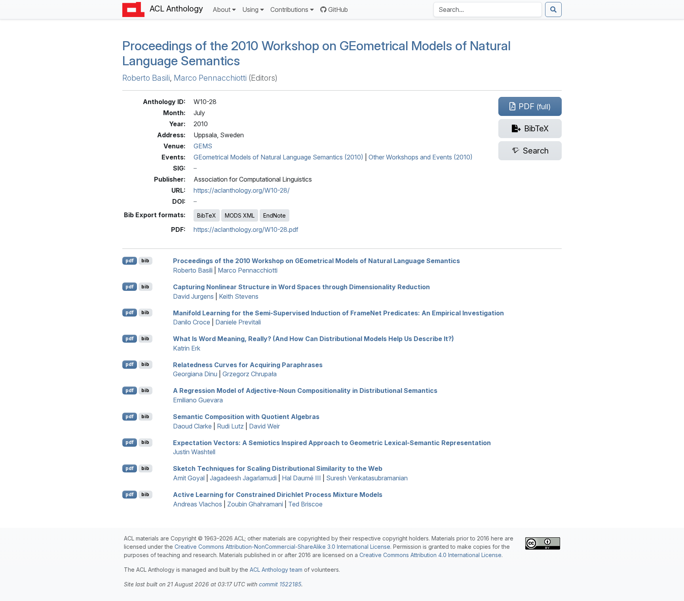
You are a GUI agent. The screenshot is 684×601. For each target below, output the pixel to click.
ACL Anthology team (276, 569)
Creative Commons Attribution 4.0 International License (430, 555)
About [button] (221, 9)
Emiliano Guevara (198, 400)
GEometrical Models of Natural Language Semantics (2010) (278, 157)
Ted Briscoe (305, 504)
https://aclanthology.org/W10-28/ (242, 190)
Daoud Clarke (192, 426)
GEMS (203, 146)
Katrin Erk (186, 348)
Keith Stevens (238, 296)
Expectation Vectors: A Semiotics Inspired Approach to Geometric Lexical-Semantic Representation (332, 442)
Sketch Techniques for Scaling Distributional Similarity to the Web (277, 468)
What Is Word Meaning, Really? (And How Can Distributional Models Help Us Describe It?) (313, 339)
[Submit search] (553, 9)
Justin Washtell (194, 452)
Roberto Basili (146, 78)
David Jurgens (193, 296)
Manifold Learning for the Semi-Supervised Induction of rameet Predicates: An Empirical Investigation (338, 313)
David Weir (264, 426)
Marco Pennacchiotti (210, 78)
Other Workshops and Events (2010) (421, 157)
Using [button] (250, 9)
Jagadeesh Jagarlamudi (243, 478)
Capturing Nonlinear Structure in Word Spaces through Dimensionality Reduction (301, 287)
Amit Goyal (189, 478)
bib (145, 261)
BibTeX (206, 215)
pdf (129, 261)
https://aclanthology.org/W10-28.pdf (246, 229)
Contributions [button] (289, 9)
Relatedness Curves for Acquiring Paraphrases (248, 364)
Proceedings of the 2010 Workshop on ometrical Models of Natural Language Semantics (316, 53)
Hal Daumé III (301, 478)
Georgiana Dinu (195, 374)
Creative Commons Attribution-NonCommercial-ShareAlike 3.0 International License (282, 546)
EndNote (274, 215)
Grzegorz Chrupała (249, 374)
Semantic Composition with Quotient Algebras (246, 417)
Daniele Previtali (238, 322)
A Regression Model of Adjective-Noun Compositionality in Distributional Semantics (305, 390)
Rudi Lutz (230, 426)
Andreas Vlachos (197, 504)
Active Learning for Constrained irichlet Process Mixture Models (277, 495)
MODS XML (240, 215)
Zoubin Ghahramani (255, 504)
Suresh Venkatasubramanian (367, 478)
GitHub (338, 9)
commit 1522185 (280, 584)
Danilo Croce (191, 322)
